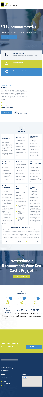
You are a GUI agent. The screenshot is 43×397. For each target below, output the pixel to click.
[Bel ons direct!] (16, 112)
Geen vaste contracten (18, 53)
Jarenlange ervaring (18, 62)
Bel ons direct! (20, 112)
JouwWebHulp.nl (14, 393)
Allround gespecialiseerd (19, 70)
